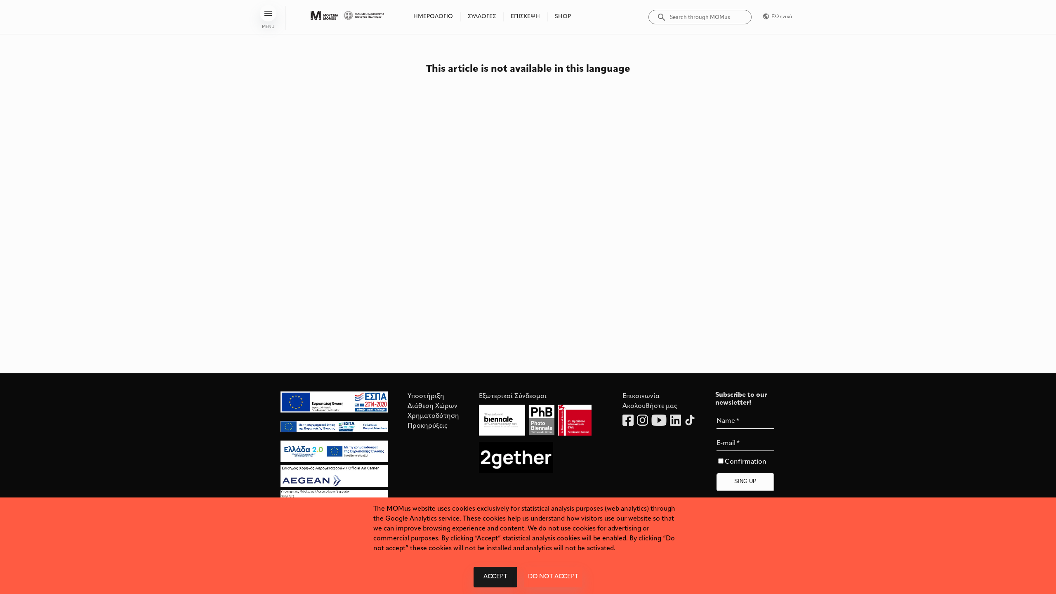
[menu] (268, 13)
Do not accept (553, 577)
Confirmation (745, 462)
